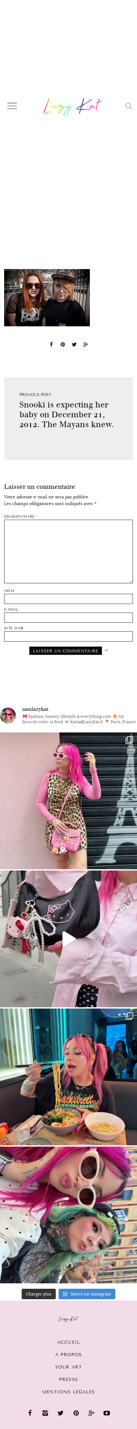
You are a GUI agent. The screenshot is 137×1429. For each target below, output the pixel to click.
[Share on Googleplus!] (86, 345)
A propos (68, 1354)
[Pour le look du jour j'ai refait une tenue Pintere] (68, 939)
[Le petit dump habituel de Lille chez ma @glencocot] (68, 1215)
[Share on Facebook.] (51, 345)
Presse (68, 1379)
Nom (9, 591)
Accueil (68, 1342)
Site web (13, 628)
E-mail (11, 609)
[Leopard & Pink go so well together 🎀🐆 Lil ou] (68, 800)
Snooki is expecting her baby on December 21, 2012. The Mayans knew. (66, 414)
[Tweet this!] (74, 345)
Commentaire (21, 517)
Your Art (68, 1367)
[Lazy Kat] (73, 107)
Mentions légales (68, 1392)
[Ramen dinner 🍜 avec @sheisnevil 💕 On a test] (68, 1077)
